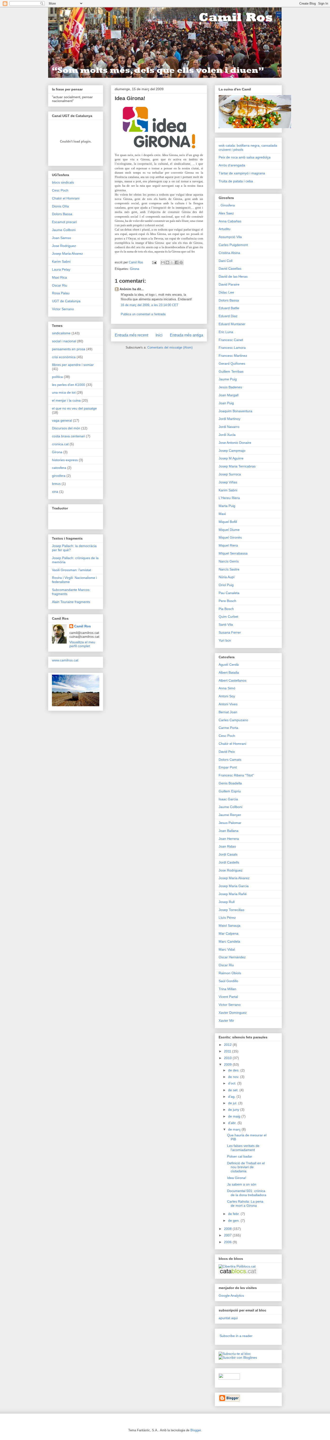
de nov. (234, 1077)
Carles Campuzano (233, 720)
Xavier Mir (226, 1020)
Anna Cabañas (230, 221)
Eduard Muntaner (232, 324)
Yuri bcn (225, 640)
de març (235, 1129)
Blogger (195, 1430)
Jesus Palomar (230, 823)
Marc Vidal (227, 949)
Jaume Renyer (230, 815)
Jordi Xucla (227, 435)
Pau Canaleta (229, 593)
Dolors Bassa (62, 214)
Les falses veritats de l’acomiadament (243, 1148)
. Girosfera (227, 205)
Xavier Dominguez (233, 1013)
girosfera (58, 476)
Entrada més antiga (186, 335)
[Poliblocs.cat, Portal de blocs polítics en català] (237, 1266)
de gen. (234, 1220)
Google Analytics (231, 1295)
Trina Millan (227, 989)
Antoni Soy (227, 696)
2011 (228, 1051)
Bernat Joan (228, 712)
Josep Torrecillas (231, 910)
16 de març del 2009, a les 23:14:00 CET (149, 305)
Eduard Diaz (228, 316)
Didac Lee (226, 292)
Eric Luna (226, 332)
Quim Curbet (228, 616)
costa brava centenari (68, 436)
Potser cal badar (239, 1156)
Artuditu (224, 229)
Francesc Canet (231, 340)
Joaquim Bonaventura (235, 411)
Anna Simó (227, 688)
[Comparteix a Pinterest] (181, 262)
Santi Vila (226, 624)
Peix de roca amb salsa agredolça (245, 157)
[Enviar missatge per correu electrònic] (154, 262)
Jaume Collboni (64, 230)
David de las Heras (233, 276)
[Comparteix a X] (172, 262)
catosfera (59, 468)
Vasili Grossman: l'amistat (71, 570)
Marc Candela (229, 941)
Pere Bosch (227, 601)
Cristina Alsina (229, 253)
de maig (234, 1116)
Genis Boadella (230, 783)
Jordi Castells (229, 862)
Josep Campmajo (232, 451)
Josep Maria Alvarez (67, 253)
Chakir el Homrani (65, 198)
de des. (234, 1070)
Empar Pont (228, 767)
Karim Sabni (61, 261)
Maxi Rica (59, 277)
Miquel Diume (229, 530)
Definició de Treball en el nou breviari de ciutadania (246, 1167)
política (57, 377)
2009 (228, 1064)
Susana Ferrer (230, 632)
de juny (234, 1109)
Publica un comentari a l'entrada (143, 314)
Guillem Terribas (231, 371)
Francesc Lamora (232, 348)
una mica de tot (64, 392)
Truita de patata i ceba (236, 181)
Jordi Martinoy (229, 419)
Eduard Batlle (229, 308)
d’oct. (232, 1083)
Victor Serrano (63, 309)
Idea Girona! (236, 1178)
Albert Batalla (229, 672)
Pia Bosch (226, 609)
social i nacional (64, 341)
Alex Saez (226, 213)
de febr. (234, 1214)
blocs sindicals (63, 182)
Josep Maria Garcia (234, 886)
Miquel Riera (228, 545)
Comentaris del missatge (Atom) (170, 347)
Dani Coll (225, 261)
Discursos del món (66, 428)
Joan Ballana (228, 831)
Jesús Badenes (230, 387)
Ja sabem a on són (241, 1184)
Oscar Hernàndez (232, 957)
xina (55, 492)
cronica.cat (60, 444)
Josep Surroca (230, 474)
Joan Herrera (229, 839)
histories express (65, 460)
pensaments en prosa (68, 349)
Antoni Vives (228, 704)
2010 (228, 1058)
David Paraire (229, 284)
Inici (159, 335)
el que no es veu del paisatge (74, 408)
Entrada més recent (131, 335)
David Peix (227, 752)
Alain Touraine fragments (71, 602)
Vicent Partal (228, 997)
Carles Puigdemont (233, 245)
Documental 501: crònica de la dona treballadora (246, 1193)
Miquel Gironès (230, 537)
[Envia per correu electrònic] (162, 262)
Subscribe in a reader (236, 1336)
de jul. (233, 1103)
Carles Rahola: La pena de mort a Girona (245, 1203)
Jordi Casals (228, 854)
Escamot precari (64, 222)
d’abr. (232, 1123)
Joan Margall (228, 395)
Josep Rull (227, 902)
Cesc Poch (60, 190)
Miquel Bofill (228, 522)
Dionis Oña (60, 206)
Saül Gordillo (228, 981)
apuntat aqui (228, 1318)
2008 (228, 1229)
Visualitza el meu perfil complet (82, 644)
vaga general (62, 420)
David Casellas (230, 268)
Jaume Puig (228, 379)
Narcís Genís (229, 561)
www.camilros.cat (65, 660)
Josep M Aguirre (231, 458)
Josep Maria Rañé (233, 894)
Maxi (222, 514)
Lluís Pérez (227, 917)
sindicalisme (61, 333)
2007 (228, 1235)
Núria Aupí (227, 577)
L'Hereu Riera (229, 498)
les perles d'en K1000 (68, 385)
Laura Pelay (61, 269)
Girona (134, 269)
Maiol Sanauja (229, 925)
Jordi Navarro (229, 427)
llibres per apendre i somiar (73, 365)
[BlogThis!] (167, 262)
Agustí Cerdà (229, 664)
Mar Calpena (228, 933)
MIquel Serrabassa (233, 553)
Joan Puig (226, 403)
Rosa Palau (61, 293)
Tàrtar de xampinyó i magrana (242, 173)
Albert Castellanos (232, 680)
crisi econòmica (64, 357)
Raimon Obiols (230, 973)
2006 (228, 1242)
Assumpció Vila (230, 237)
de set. (233, 1090)
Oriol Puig (226, 585)
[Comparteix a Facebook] (176, 262)
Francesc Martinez (233, 355)
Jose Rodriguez (64, 246)
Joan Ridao (227, 846)
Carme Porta (228, 728)
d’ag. (232, 1096)
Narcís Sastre (229, 569)
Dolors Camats (230, 759)
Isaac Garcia (228, 799)
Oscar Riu (59, 285)
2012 (228, 1045)
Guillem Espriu (230, 791)
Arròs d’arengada (232, 165)
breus (56, 484)
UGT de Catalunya (66, 301)
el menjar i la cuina (66, 400)
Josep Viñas (228, 482)
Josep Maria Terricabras (237, 466)
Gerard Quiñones (232, 363)
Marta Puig (227, 506)
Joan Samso (61, 238)
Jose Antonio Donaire (235, 443)
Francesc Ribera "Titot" (236, 775)
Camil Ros (82, 626)
